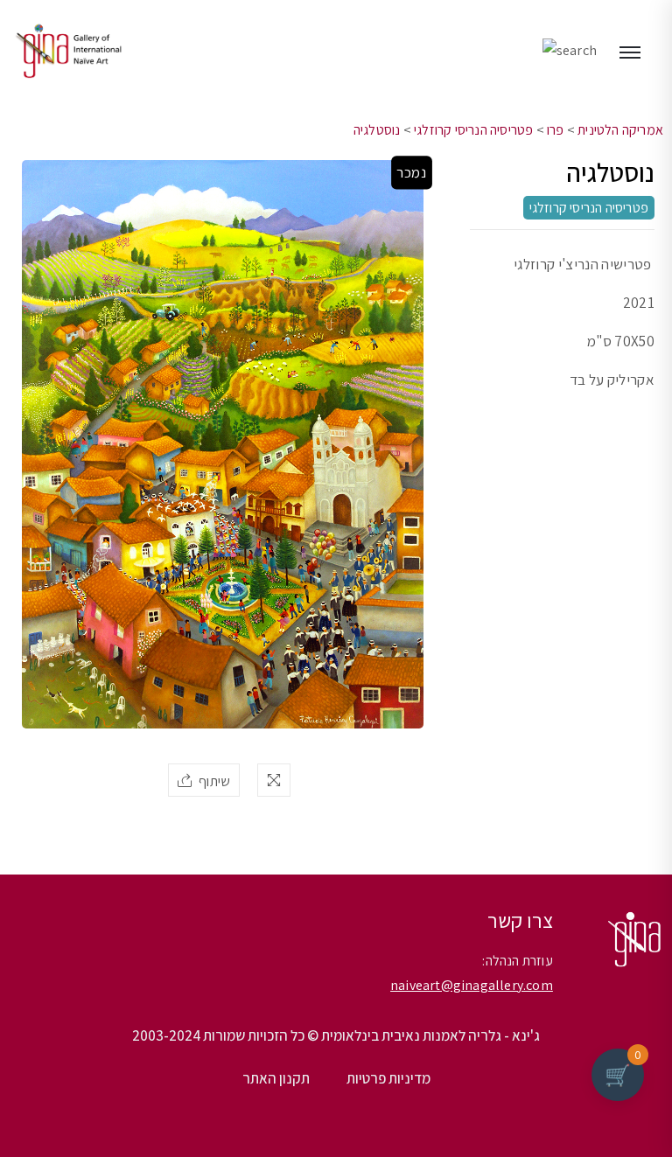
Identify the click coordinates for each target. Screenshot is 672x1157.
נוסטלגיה (377, 130)
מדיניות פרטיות (388, 1078)
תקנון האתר (276, 1078)
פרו (555, 130)
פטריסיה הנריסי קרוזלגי (473, 130)
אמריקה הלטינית (620, 130)
